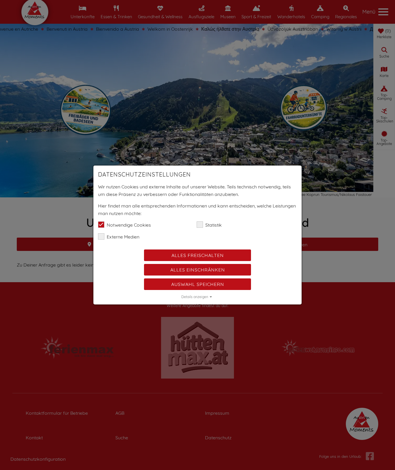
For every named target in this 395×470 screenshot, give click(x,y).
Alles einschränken (197, 270)
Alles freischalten (197, 255)
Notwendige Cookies (129, 225)
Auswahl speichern (197, 284)
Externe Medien (123, 237)
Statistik (213, 225)
